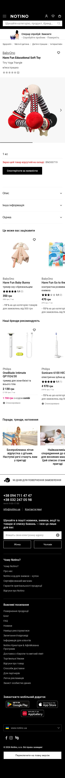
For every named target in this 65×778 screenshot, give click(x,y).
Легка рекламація (13, 678)
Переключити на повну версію (32, 755)
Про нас (7, 571)
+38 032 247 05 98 (17, 500)
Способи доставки (13, 668)
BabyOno (9, 53)
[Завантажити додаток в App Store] (48, 704)
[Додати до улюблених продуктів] (58, 53)
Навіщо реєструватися (16, 630)
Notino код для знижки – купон (21, 576)
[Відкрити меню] (4, 17)
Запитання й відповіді (15, 635)
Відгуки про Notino (13, 590)
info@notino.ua (11, 509)
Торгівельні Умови (13, 658)
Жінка (17, 544)
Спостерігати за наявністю (22, 170)
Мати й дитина (22, 44)
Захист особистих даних (17, 683)
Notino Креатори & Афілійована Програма (21, 647)
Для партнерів (11, 673)
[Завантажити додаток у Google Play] (17, 704)
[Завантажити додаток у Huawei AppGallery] (32, 713)
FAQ (5, 620)
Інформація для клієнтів (17, 640)
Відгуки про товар (13, 663)
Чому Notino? (11, 566)
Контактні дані (33, 509)
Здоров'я (7, 44)
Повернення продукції (15, 611)
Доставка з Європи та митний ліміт (23, 653)
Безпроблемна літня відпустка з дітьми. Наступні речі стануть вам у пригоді (20, 455)
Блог (6, 616)
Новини (7, 625)
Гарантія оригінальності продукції (22, 585)
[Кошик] (59, 16)
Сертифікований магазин (17, 580)
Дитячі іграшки (39, 44)
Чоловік (48, 544)
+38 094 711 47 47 (17, 495)
